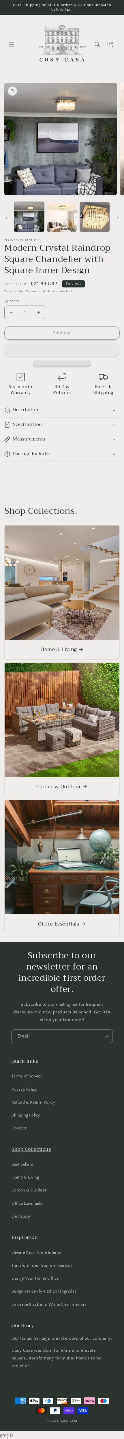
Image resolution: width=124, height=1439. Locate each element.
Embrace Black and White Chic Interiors (49, 1304)
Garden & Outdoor (58, 787)
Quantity (11, 301)
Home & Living (58, 649)
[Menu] (11, 44)
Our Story (21, 1216)
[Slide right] (117, 218)
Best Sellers (22, 1164)
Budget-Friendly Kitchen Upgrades (44, 1291)
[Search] (97, 44)
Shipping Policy (26, 1115)
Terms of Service (27, 1076)
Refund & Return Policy (33, 1102)
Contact (19, 1128)
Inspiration (25, 1237)
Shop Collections (31, 1149)
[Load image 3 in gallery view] (95, 217)
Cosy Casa (69, 1421)
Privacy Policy (24, 1089)
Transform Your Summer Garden (42, 1265)
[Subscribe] (105, 1036)
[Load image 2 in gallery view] (62, 217)
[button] (62, 349)
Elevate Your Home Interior (37, 1252)
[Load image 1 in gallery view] (29, 217)
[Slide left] (6, 218)
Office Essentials (58, 924)
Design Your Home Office (35, 1278)
